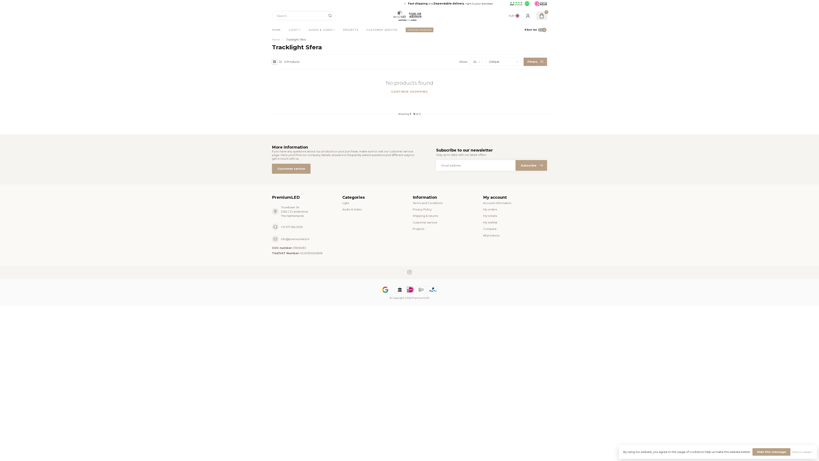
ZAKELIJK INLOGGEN (419, 29)
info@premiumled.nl (295, 239)
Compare (490, 228)
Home (276, 29)
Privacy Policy (422, 209)
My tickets (490, 215)
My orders (490, 209)
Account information (497, 203)
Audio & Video (321, 29)
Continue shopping (409, 91)
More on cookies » (802, 452)
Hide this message (771, 452)
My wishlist (490, 222)
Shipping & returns (425, 215)
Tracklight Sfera (296, 39)
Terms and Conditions (428, 203)
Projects (351, 29)
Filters (532, 61)
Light (293, 29)
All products (491, 235)
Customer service (382, 29)
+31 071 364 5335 (292, 227)
